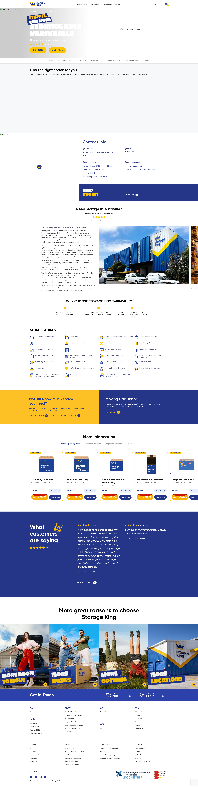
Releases (33, 758)
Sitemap (138, 758)
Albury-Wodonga (141, 712)
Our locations (34, 11)
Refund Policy (140, 755)
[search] (161, 4)
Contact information (66, 61)
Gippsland (139, 722)
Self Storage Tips (71, 761)
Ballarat (138, 715)
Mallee (137, 725)
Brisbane (33, 723)
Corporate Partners (37, 755)
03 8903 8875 (130, 152)
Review (146, 61)
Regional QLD (35, 730)
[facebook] (31, 776)
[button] (196, 288)
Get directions (88, 156)
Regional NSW (70, 722)
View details (102, 177)
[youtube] (45, 776)
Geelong (138, 718)
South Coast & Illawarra (74, 725)
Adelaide (103, 712)
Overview (82, 61)
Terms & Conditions (142, 761)
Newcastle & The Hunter (74, 715)
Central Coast (70, 712)
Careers (33, 751)
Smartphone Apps (72, 765)
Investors (33, 761)
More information (131, 61)
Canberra (33, 712)
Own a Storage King (107, 755)
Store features (96, 61)
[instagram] (40, 776)
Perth (102, 728)
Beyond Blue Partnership (74, 751)
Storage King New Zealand (110, 758)
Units (51, 61)
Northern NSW (70, 718)
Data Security (140, 748)
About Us (33, 748)
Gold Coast (34, 727)
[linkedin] (35, 776)
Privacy (137, 751)
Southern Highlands (72, 728)
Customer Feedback (73, 758)
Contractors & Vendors (109, 748)
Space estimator (113, 61)
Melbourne (44, 11)
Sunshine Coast (36, 733)
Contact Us (69, 755)
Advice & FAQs (70, 748)
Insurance (103, 751)
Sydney (68, 732)
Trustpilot (92, 572)
